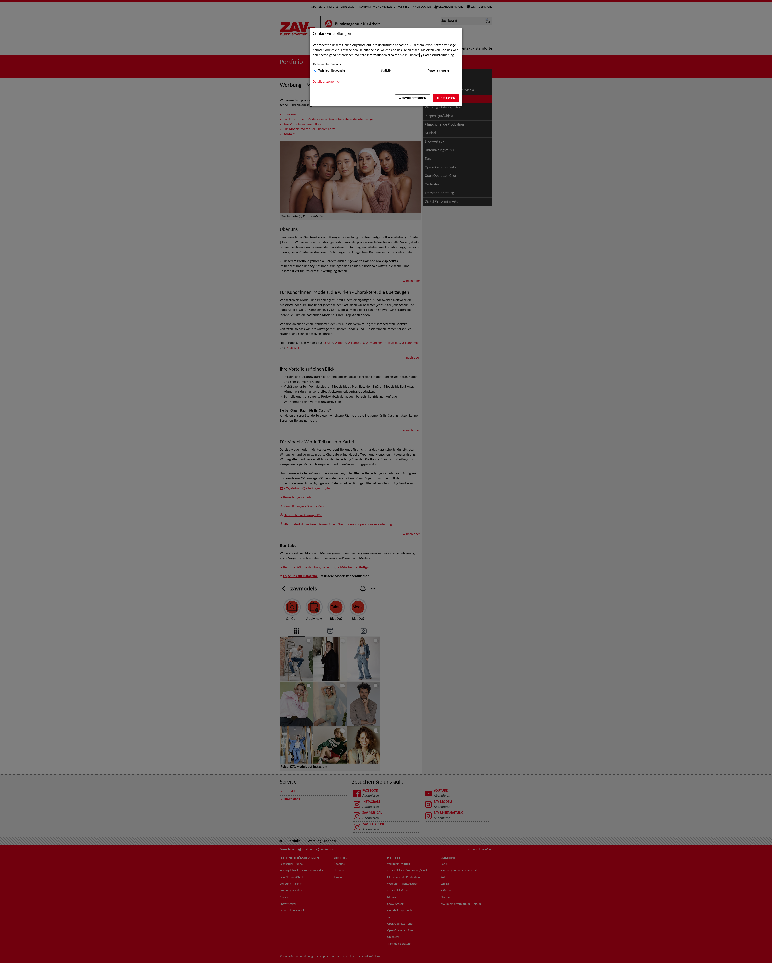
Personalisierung (438, 70)
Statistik (386, 70)
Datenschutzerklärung (438, 55)
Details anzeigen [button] (324, 81)
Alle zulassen (446, 98)
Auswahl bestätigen (412, 98)
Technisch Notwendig (331, 70)
